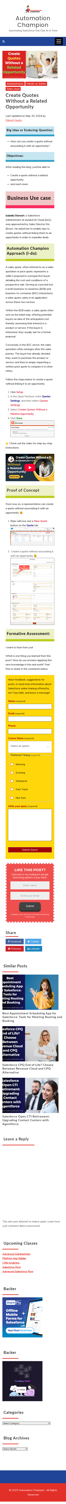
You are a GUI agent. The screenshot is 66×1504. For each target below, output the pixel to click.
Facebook (15, 941)
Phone (12, 725)
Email (16, 713)
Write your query (22, 806)
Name (16, 701)
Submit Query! (30, 849)
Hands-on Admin (36, 83)
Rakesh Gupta (14, 120)
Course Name (21, 738)
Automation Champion (33, 21)
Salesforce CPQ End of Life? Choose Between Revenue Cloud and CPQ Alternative (28, 1069)
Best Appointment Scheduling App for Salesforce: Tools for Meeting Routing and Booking (32, 1017)
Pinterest (15, 948)
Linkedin (35, 948)
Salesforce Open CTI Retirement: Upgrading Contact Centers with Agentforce (26, 1120)
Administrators (15, 83)
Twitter (34, 941)
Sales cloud (13, 88)
